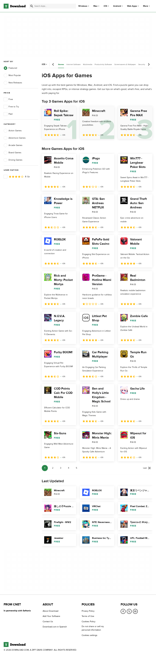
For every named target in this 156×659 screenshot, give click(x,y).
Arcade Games (15, 145)
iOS (105, 6)
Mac (95, 6)
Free (11, 99)
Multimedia (87, 64)
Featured (13, 68)
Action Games (15, 130)
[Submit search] (31, 6)
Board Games (15, 152)
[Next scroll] (148, 64)
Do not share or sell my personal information (93, 628)
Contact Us (48, 621)
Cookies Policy (88, 621)
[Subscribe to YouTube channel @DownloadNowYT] (135, 611)
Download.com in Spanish (55, 626)
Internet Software (73, 64)
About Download (50, 611)
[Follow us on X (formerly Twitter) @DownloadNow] (129, 611)
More (145, 6)
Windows (82, 6)
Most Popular (15, 75)
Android (117, 6)
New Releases (15, 82)
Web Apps (132, 6)
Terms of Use (88, 616)
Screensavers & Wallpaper (125, 64)
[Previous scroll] (53, 64)
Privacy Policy (88, 611)
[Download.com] (15, 6)
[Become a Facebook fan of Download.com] (123, 611)
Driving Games (15, 160)
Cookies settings (89, 635)
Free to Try (14, 106)
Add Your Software (51, 616)
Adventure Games (17, 138)
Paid (10, 114)
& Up (27, 176)
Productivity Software (103, 64)
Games (61, 64)
